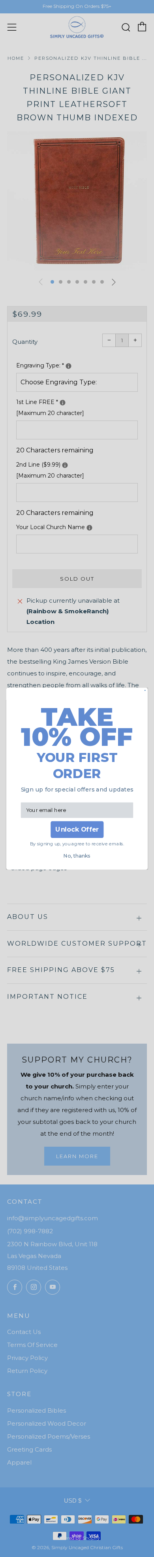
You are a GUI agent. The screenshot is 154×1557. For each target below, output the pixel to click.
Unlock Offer (76, 829)
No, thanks (76, 855)
